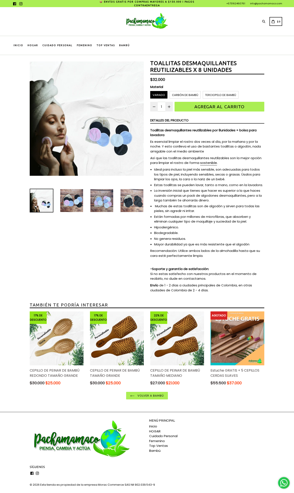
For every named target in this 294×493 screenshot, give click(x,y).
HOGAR (33, 45)
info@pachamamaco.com (266, 3)
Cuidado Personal (57, 45)
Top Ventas (106, 45)
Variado (159, 95)
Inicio (18, 45)
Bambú (124, 45)
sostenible (208, 162)
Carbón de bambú (185, 95)
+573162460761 (235, 3)
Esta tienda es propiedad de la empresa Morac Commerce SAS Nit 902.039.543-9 (97, 485)
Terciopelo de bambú (220, 95)
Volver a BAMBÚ (150, 395)
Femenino (84, 45)
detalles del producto (169, 120)
